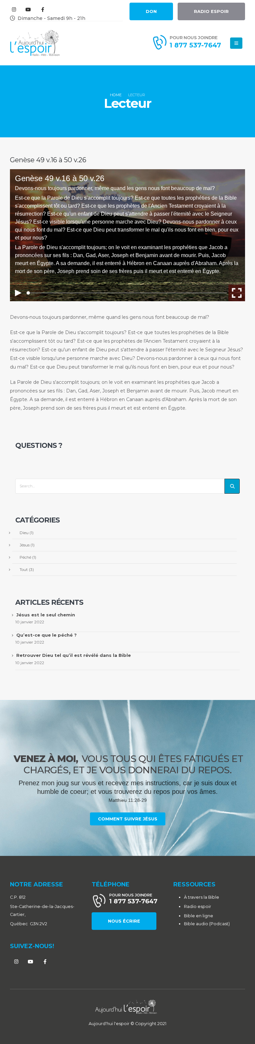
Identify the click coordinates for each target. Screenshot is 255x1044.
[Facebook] (42, 9)
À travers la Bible (201, 897)
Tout (24, 569)
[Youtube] (28, 9)
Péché (25, 557)
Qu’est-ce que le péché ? (46, 635)
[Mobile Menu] (236, 43)
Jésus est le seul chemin (45, 614)
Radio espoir (197, 906)
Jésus (25, 545)
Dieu (24, 532)
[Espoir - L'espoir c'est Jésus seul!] (35, 43)
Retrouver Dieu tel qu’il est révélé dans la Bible (73, 655)
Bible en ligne (198, 915)
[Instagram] (14, 9)
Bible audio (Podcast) (207, 923)
